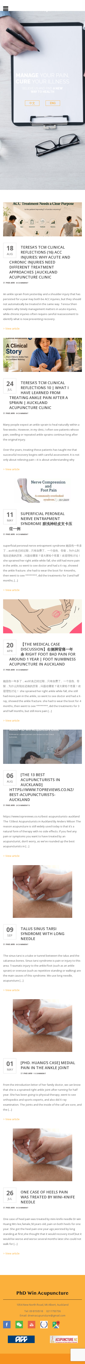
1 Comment (40, 1073)
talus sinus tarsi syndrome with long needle (42, 933)
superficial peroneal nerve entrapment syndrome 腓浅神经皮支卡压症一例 (40, 521)
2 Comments (23, 805)
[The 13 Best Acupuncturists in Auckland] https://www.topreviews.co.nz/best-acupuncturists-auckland (41, 787)
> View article (11, 328)
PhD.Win (10, 282)
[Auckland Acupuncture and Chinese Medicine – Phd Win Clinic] (42, 9)
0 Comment (22, 282)
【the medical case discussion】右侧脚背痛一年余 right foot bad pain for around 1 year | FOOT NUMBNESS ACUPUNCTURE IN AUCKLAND (42, 654)
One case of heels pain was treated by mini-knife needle (48, 1196)
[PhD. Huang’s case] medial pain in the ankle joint (48, 1065)
